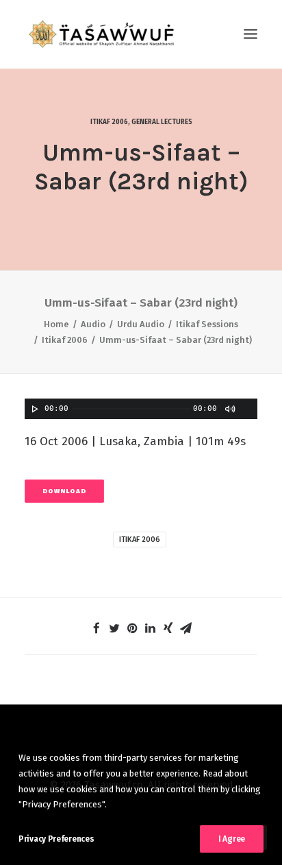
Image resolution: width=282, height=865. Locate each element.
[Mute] (229, 408)
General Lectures (161, 122)
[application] (141, 409)
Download (64, 491)
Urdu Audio (140, 324)
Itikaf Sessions (207, 324)
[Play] (33, 408)
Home (56, 324)
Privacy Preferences (56, 839)
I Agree (231, 839)
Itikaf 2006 (109, 122)
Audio (93, 324)
